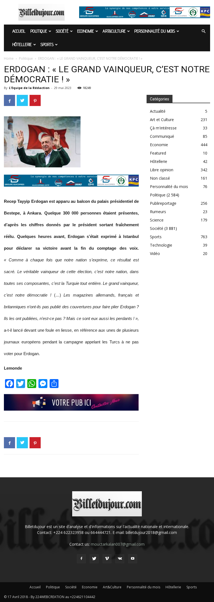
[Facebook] (81, 558)
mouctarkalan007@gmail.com (118, 544)
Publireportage (163, 203)
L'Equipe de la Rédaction (29, 88)
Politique (38, 31)
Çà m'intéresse (163, 128)
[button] (203, 31)
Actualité (158, 111)
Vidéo (155, 253)
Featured (158, 153)
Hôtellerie (22, 44)
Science (157, 220)
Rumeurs (158, 211)
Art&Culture (114, 31)
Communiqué (162, 136)
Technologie (161, 245)
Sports (47, 44)
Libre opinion (161, 169)
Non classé (160, 178)
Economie (85, 31)
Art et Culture (162, 119)
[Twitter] (94, 558)
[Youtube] (132, 558)
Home (9, 58)
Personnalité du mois (154, 31)
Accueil (18, 31)
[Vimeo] (107, 558)
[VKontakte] (119, 558)
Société (62, 31)
